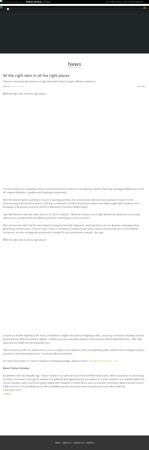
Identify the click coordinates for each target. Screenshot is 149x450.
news (57, 443)
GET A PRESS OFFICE (114, 2)
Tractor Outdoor (17, 86)
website (90, 443)
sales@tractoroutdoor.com (103, 360)
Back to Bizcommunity (133, 2)
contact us (79, 443)
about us (67, 443)
